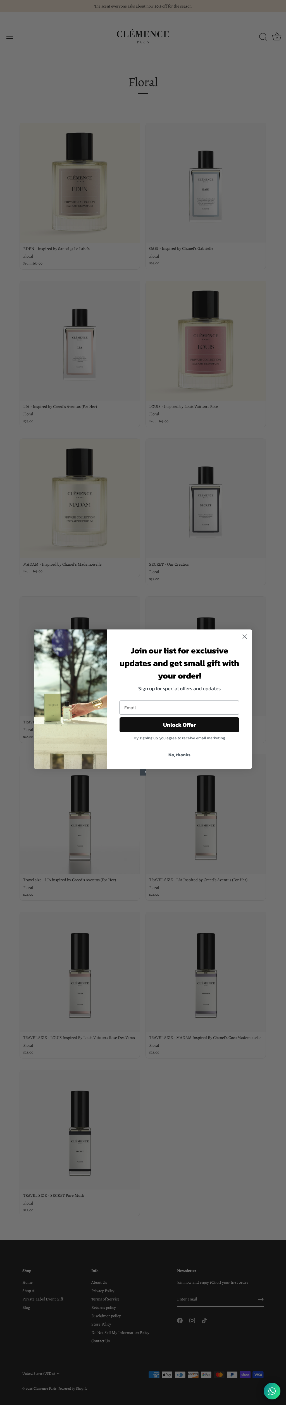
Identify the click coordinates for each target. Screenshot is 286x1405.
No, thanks (179, 754)
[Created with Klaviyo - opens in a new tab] (143, 772)
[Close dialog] (245, 636)
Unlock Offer (179, 725)
